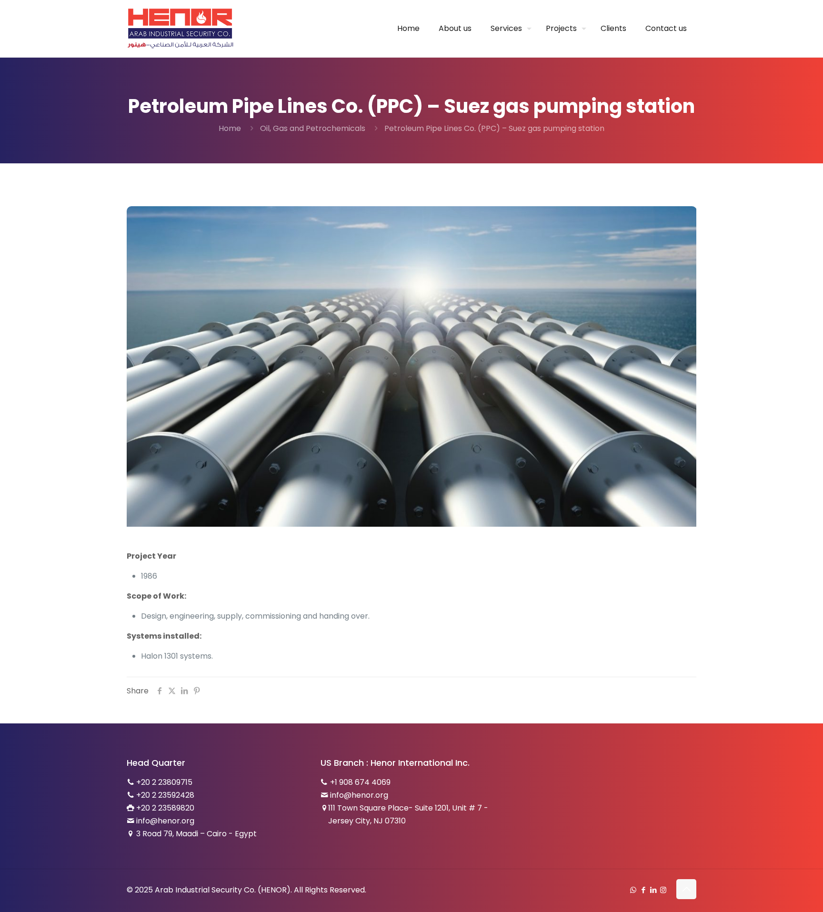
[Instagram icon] (663, 890)
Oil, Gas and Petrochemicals (312, 128)
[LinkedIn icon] (653, 890)
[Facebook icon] (643, 890)
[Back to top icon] (686, 889)
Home (230, 128)
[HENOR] (180, 28)
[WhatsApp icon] (633, 890)
